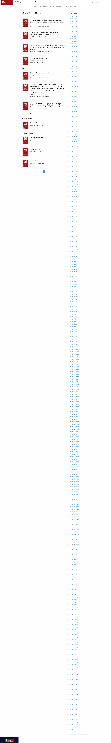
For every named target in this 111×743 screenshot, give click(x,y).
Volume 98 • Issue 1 (74, 23)
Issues (71, 6)
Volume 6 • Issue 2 (74, 696)
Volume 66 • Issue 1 (74, 286)
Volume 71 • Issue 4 (74, 248)
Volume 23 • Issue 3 (74, 581)
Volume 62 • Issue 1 (74, 313)
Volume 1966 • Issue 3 (74, 432)
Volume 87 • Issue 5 (74, 124)
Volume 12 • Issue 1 (74, 657)
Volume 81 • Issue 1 (74, 186)
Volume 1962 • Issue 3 (74, 459)
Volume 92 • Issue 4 (74, 76)
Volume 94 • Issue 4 (74, 56)
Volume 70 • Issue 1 (74, 259)
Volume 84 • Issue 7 (74, 153)
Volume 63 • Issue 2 (74, 304)
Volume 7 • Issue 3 (74, 687)
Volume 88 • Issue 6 (74, 113)
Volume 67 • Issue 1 (74, 279)
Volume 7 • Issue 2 (74, 689)
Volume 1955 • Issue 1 (74, 509)
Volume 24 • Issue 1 (74, 577)
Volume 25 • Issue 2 (74, 569)
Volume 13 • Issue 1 (74, 651)
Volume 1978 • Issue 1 (74, 352)
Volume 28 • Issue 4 (74, 546)
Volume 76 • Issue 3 (74, 216)
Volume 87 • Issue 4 (74, 126)
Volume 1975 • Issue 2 (74, 372)
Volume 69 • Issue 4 (74, 261)
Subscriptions (65, 6)
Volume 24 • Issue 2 (74, 576)
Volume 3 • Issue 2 (74, 716)
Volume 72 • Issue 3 (74, 243)
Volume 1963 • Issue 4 (74, 451)
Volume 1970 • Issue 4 (74, 404)
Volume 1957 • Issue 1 (74, 496)
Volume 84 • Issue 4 (74, 158)
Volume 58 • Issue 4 (74, 334)
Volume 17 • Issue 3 (74, 621)
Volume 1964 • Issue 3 (74, 446)
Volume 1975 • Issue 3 (74, 371)
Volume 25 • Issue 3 (74, 567)
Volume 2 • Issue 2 (74, 722)
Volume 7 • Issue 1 (73, 691)
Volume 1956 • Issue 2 (74, 501)
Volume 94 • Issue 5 (74, 54)
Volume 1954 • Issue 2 (74, 514)
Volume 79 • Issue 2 (74, 198)
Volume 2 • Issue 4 (74, 719)
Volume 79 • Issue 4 (74, 194)
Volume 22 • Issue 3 (74, 587)
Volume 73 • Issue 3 (74, 236)
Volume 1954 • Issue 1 (74, 516)
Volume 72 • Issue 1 (74, 246)
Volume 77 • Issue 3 (74, 209)
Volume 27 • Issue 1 (74, 557)
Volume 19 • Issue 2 (74, 609)
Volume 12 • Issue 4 (74, 652)
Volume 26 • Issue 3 (74, 561)
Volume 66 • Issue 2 (74, 284)
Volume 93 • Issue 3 (74, 68)
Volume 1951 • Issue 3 (74, 532)
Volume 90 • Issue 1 (74, 101)
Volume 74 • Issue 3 (74, 229)
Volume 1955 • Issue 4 (74, 504)
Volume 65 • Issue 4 (74, 288)
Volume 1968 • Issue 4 (74, 417)
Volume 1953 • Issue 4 (74, 517)
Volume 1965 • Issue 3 (74, 439)
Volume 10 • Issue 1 (74, 671)
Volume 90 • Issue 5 (74, 94)
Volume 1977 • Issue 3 (74, 356)
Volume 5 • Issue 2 (74, 702)
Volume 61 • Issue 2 (74, 317)
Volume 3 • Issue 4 (74, 712)
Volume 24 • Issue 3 (74, 574)
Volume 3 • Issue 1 (73, 717)
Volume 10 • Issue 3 (74, 667)
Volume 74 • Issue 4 (74, 228)
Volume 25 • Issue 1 (74, 571)
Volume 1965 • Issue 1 (74, 442)
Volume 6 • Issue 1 (73, 697)
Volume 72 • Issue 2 (74, 244)
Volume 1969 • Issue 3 (74, 412)
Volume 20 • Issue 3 (74, 601)
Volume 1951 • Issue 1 (74, 536)
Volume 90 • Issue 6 (74, 93)
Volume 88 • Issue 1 (74, 121)
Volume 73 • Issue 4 (74, 234)
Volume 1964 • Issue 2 (74, 447)
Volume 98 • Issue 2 (74, 21)
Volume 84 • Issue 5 (74, 156)
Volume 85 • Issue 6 (74, 143)
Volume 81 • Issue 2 (74, 184)
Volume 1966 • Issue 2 (74, 434)
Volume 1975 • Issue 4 (74, 369)
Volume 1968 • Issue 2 (74, 421)
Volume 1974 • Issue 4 (74, 377)
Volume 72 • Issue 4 (74, 241)
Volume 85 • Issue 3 (74, 148)
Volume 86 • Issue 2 (74, 139)
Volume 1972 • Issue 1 (74, 396)
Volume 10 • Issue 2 (74, 669)
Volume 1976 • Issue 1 (74, 366)
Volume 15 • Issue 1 (74, 637)
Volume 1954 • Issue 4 (74, 511)
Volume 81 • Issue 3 (74, 183)
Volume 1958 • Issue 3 (74, 486)
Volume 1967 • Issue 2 (74, 427)
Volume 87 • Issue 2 (74, 129)
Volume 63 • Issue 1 (74, 306)
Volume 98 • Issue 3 (74, 19)
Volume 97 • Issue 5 (74, 26)
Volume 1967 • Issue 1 (74, 429)
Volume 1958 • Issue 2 (74, 487)
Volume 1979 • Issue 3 (74, 342)
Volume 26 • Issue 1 (74, 564)
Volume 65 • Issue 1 (74, 293)
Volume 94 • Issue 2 (74, 59)
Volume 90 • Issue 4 (74, 96)
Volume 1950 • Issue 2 (74, 541)
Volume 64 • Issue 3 (74, 296)
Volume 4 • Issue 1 (73, 711)
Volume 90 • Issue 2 (74, 99)
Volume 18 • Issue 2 (74, 616)
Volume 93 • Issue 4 (74, 66)
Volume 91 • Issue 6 (74, 83)
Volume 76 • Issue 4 (74, 214)
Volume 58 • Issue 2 (74, 338)
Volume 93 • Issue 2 (74, 69)
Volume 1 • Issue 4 (73, 726)
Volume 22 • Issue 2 (74, 589)
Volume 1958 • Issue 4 (74, 484)
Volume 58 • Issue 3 (74, 336)
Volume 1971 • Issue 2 (74, 401)
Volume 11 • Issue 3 (74, 661)
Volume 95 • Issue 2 (74, 51)
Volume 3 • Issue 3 (74, 714)
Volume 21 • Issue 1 (74, 597)
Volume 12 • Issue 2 (74, 656)
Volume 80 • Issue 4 (74, 188)
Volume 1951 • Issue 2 (74, 534)
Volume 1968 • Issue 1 (74, 422)
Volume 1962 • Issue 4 (74, 457)
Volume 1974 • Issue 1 (74, 382)
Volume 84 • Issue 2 (74, 161)
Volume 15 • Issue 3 (74, 634)
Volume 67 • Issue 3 (74, 276)
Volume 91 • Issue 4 (74, 86)
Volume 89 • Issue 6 (74, 103)
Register (108, 1)
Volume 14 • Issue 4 (74, 639)
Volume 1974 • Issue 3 (74, 379)
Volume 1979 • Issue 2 (74, 344)
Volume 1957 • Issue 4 (74, 491)
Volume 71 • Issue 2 (74, 251)
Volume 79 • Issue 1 (74, 199)
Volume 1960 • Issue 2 (74, 474)
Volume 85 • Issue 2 (74, 149)
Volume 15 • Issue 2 (74, 636)
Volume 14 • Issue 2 (74, 642)
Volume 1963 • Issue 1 (74, 456)
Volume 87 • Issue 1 (74, 131)
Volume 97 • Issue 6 (74, 24)
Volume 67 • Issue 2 (74, 278)
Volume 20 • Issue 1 (74, 604)
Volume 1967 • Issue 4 (74, 424)
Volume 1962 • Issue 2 (74, 461)
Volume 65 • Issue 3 (74, 289)
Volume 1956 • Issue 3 (74, 499)
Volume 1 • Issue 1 (73, 731)
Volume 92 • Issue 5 (74, 74)
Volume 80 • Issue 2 (74, 191)
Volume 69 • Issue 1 (74, 266)
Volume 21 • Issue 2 (74, 596)
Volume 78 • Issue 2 (74, 204)
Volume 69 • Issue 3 (74, 263)
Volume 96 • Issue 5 (74, 36)
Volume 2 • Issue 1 (73, 724)
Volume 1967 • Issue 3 (74, 426)
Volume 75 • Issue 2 (74, 224)
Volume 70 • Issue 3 (74, 256)
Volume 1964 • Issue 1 (74, 449)
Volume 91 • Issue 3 (74, 88)
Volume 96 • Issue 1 (74, 43)
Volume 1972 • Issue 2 (74, 394)
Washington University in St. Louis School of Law (46, 738)
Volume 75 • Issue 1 (74, 226)
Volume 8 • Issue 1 (73, 684)
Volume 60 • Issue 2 (74, 324)
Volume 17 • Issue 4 (74, 619)
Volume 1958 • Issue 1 (74, 489)
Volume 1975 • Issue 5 (74, 367)
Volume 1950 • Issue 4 (74, 537)
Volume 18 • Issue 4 (74, 612)
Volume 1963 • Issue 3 (74, 452)
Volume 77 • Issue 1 (74, 213)
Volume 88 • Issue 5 (74, 114)
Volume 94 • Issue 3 (74, 58)
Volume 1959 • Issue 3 (74, 479)
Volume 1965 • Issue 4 (74, 437)
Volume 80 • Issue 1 (74, 193)
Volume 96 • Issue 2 (74, 41)
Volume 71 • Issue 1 (74, 253)
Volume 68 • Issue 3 (74, 269)
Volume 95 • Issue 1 (74, 53)
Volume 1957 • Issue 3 (74, 492)
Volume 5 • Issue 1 (73, 704)
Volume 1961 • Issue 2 (74, 467)
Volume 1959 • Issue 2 (74, 481)
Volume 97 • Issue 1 (74, 33)
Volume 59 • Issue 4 (74, 328)
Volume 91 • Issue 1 (74, 91)
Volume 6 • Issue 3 (74, 694)
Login (104, 1)
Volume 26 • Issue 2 (74, 562)
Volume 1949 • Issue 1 (74, 544)
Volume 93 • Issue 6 (74, 63)
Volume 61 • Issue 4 (74, 314)
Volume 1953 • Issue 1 (74, 522)
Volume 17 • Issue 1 (74, 624)
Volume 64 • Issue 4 (74, 294)
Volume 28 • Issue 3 (74, 547)
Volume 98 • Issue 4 (74, 18)
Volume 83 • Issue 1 (74, 173)
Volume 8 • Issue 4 (74, 679)
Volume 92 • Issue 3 (74, 78)
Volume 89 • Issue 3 (74, 108)
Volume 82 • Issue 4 (74, 174)
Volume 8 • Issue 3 (74, 681)
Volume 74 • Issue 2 (74, 231)
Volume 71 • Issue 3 (74, 249)
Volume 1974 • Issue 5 (74, 376)
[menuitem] (106, 2)
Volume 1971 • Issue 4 (74, 397)
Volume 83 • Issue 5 (74, 166)
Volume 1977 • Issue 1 (74, 359)
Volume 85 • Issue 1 (74, 151)
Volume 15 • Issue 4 (74, 632)
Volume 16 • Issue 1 (74, 631)
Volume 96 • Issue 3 (74, 39)
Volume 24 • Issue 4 (74, 572)
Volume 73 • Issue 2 (74, 238)
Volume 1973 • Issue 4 (74, 384)
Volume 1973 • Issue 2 (74, 387)
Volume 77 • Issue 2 (74, 211)
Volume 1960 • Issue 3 (74, 472)
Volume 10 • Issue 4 (74, 666)
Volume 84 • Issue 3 (74, 159)
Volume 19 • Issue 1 (74, 611)
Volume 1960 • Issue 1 (74, 476)
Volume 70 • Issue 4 (74, 254)
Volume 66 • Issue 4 (74, 281)
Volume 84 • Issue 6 (74, 154)
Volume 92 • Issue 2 (74, 79)
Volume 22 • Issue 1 (74, 591)
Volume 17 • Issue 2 (74, 622)
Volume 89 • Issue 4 (74, 106)
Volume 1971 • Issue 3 (74, 399)
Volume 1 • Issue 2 (73, 729)
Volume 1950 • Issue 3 (74, 539)
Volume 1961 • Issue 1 (74, 469)
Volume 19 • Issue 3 (74, 607)
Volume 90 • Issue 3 (74, 98)
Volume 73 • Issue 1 (74, 239)
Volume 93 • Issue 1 (74, 71)
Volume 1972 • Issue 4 (74, 391)
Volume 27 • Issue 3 (74, 554)
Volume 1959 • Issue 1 (74, 482)
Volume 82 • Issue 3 (74, 176)
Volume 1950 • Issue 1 (74, 542)
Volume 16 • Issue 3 (74, 627)
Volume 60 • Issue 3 (74, 322)
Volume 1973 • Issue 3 (74, 386)
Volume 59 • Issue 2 (74, 331)
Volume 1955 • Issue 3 (74, 506)
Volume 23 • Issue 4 (74, 579)
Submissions (58, 6)
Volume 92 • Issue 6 (74, 73)
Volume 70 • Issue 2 (74, 258)
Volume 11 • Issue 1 (74, 664)
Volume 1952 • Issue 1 (74, 529)
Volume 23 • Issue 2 (74, 582)
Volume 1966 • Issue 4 (74, 431)
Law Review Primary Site (43, 6)
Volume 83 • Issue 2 (74, 171)
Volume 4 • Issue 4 (74, 706)
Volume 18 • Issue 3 (74, 614)
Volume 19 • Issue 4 (74, 606)
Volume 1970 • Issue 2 (74, 407)
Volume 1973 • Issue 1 (74, 389)
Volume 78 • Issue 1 (74, 206)
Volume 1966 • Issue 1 (74, 436)
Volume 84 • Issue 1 (74, 163)
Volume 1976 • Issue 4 (74, 361)
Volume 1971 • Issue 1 (74, 402)
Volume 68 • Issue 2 (74, 271)
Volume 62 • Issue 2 (74, 311)
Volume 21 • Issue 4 (74, 592)
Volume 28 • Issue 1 (74, 551)
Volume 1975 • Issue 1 (74, 374)
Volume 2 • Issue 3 (74, 721)
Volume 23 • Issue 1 (74, 584)
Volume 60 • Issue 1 (74, 326)
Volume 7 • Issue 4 (74, 686)
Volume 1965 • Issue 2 (74, 441)
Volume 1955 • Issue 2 (74, 507)
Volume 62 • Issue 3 (74, 309)
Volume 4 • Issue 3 (74, 707)
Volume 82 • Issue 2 (74, 178)
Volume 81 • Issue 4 (74, 181)
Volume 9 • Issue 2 (74, 676)
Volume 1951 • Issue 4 (74, 531)
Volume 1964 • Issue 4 (74, 444)
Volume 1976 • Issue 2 (74, 364)
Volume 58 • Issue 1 (74, 339)
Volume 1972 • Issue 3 (74, 392)
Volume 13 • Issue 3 (74, 649)
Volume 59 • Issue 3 (74, 329)
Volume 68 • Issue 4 (74, 268)
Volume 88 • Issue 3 (74, 118)
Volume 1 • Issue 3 (73, 727)
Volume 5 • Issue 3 (74, 701)
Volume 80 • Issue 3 (74, 189)
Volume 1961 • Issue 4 (74, 464)
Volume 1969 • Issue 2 (74, 414)
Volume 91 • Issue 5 (74, 84)
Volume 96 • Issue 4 (74, 38)
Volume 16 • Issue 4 (74, 626)
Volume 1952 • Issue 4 (74, 524)
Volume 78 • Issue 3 (74, 203)
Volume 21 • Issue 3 (74, 594)
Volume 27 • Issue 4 (74, 552)
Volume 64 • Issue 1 (74, 299)
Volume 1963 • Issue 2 (74, 454)
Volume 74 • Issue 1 (74, 233)
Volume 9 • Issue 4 (74, 672)
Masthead (52, 6)
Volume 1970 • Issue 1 (74, 409)
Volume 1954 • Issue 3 (74, 512)
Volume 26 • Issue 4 (74, 559)
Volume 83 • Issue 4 (74, 168)
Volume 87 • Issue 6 (74, 123)
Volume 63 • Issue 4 (74, 301)
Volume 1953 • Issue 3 (74, 519)
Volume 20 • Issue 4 (74, 599)
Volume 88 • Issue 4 (74, 116)
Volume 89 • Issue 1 (74, 111)
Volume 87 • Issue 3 (74, 128)
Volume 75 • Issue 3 (74, 223)
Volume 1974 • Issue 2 (74, 381)
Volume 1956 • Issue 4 (74, 497)
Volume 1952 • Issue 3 (74, 526)
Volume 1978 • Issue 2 (74, 351)
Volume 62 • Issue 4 (74, 308)
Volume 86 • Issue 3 (74, 138)
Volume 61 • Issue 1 (74, 319)
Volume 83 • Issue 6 (74, 164)
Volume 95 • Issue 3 (74, 49)
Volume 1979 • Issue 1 (74, 346)
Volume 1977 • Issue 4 (74, 354)
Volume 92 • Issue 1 (74, 81)
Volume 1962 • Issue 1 (74, 462)
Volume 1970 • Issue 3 (74, 406)
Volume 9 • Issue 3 (74, 674)
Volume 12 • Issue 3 (74, 654)
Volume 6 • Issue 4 (74, 692)
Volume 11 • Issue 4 (74, 659)
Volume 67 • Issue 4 (74, 274)
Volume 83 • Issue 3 (74, 169)
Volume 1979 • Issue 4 (74, 341)
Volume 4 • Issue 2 (74, 709)
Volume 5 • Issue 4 (74, 699)
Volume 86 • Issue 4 (74, 136)
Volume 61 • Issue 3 (74, 316)
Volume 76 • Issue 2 (74, 218)
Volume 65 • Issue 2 (74, 291)
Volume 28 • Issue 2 (74, 549)
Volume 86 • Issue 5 (74, 134)
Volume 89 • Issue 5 (74, 104)
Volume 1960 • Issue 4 (74, 471)
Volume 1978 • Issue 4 (74, 347)
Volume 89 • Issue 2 (74, 109)
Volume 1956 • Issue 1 (74, 502)
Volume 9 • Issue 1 (73, 677)
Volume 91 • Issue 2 (74, 89)
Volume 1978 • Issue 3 (74, 349)
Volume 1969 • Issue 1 (74, 416)
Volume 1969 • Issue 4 (74, 411)
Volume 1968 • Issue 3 (74, 419)
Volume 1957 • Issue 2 (74, 494)
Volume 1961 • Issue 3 (74, 466)
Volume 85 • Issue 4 (74, 146)
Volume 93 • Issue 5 (74, 64)
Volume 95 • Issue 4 (74, 48)
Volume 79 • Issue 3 (74, 196)
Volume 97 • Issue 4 (74, 28)
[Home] (7, 3)
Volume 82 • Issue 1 (74, 179)
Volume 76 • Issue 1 (74, 219)
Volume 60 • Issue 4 (74, 321)
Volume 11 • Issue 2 (74, 662)
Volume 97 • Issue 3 (74, 29)
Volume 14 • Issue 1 (74, 644)
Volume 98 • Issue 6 (74, 14)
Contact (75, 6)
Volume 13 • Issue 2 (74, 647)
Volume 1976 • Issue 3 (74, 362)
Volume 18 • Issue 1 (74, 617)
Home (35, 6)
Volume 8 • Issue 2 (74, 682)
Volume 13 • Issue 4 (74, 646)
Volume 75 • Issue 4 (74, 221)
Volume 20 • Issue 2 (74, 602)
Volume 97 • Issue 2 (74, 31)
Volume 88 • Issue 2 (74, 119)
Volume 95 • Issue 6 (74, 44)
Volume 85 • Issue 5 (74, 144)
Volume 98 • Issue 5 (74, 16)
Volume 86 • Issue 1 (74, 141)
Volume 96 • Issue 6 (74, 34)
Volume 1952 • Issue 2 (74, 527)
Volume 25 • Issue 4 (74, 566)
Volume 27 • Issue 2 (74, 556)
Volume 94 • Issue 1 (74, 61)
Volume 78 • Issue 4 (74, 201)
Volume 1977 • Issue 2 (74, 358)
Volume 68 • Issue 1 (74, 273)
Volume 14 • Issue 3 (74, 641)
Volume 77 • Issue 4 (74, 208)
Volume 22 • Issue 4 (74, 586)
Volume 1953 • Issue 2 (74, 521)
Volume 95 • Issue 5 (74, 46)
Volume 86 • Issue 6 (74, 133)
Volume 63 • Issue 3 (74, 303)
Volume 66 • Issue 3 (74, 283)
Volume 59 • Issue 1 (74, 333)
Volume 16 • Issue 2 (74, 629)
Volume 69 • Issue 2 (74, 264)
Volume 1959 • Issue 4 (74, 477)
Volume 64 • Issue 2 (74, 298)
